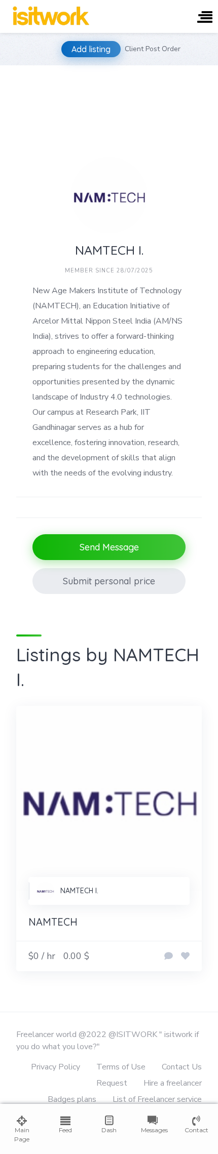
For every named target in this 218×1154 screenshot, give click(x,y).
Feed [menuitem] (65, 1130)
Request (111, 1083)
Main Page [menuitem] (21, 1134)
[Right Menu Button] (204, 18)
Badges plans (72, 1099)
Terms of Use (121, 1066)
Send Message (109, 547)
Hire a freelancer (172, 1083)
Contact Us (182, 1066)
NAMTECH (53, 922)
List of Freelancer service (157, 1099)
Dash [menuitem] (109, 1130)
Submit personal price (109, 581)
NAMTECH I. (79, 890)
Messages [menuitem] (152, 1130)
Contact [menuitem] (196, 1130)
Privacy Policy (55, 1066)
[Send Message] (168, 956)
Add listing (91, 49)
